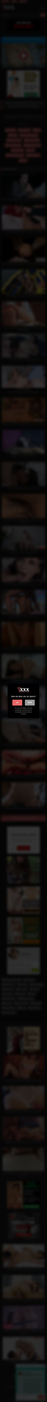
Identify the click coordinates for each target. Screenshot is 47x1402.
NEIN (30, 702)
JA (17, 702)
